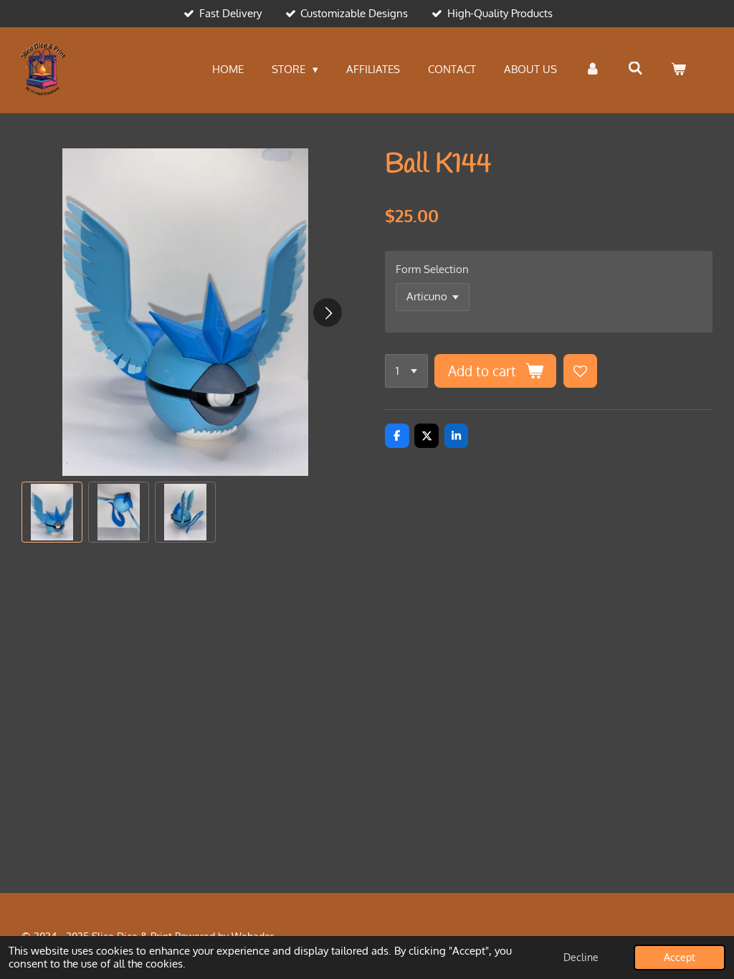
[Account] (592, 70)
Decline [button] (581, 957)
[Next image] (327, 312)
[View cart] (678, 70)
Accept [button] (679, 957)
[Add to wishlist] (580, 371)
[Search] (635, 68)
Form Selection (432, 269)
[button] (52, 512)
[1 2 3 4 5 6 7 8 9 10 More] (406, 371)
